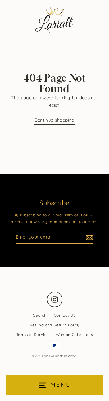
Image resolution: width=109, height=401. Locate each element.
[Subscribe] (88, 237)
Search (40, 315)
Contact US (65, 315)
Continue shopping (54, 120)
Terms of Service (32, 334)
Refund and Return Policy (54, 324)
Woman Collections (74, 334)
